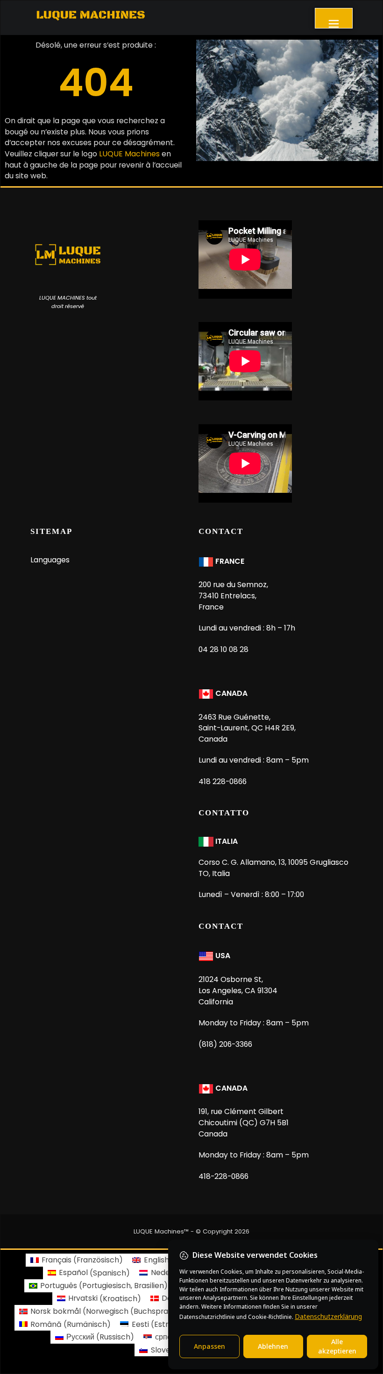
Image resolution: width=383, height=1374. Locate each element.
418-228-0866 (223, 1176)
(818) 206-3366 (225, 1044)
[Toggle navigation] (334, 18)
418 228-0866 (223, 781)
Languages (50, 559)
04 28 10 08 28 (223, 649)
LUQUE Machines (129, 153)
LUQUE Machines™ (161, 1231)
